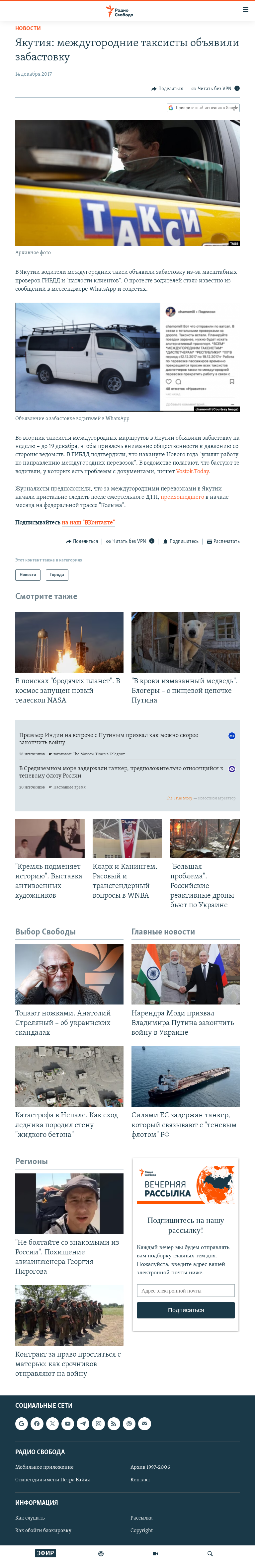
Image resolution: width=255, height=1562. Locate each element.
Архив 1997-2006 (150, 1467)
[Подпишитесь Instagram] (98, 1424)
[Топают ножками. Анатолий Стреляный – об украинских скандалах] (69, 974)
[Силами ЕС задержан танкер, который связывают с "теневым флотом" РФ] (185, 1076)
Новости (28, 29)
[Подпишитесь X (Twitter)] (52, 1424)
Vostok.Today (192, 472)
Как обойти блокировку (43, 1531)
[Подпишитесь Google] (21, 1424)
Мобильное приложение (44, 1467)
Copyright (141, 1531)
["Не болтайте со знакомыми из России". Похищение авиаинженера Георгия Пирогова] (69, 1203)
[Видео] (155, 1553)
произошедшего (182, 497)
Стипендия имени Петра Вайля (52, 1480)
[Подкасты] (129, 1424)
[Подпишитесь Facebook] (37, 1424)
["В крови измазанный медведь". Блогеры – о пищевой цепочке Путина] (185, 642)
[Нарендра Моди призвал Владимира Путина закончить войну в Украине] (185, 974)
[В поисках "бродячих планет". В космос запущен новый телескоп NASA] (69, 642)
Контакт (140, 1480)
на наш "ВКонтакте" (88, 523)
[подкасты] (101, 1553)
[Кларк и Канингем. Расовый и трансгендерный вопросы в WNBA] (127, 838)
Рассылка (141, 1518)
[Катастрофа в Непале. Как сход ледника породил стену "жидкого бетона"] (69, 1076)
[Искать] (210, 1553)
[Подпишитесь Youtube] (67, 1424)
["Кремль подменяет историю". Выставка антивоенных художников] (50, 838)
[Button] (167, 89)
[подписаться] (144, 1424)
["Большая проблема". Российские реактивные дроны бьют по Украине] (205, 838)
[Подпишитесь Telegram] (83, 1424)
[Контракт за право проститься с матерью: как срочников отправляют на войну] (69, 1315)
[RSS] (114, 1424)
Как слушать (29, 1518)
